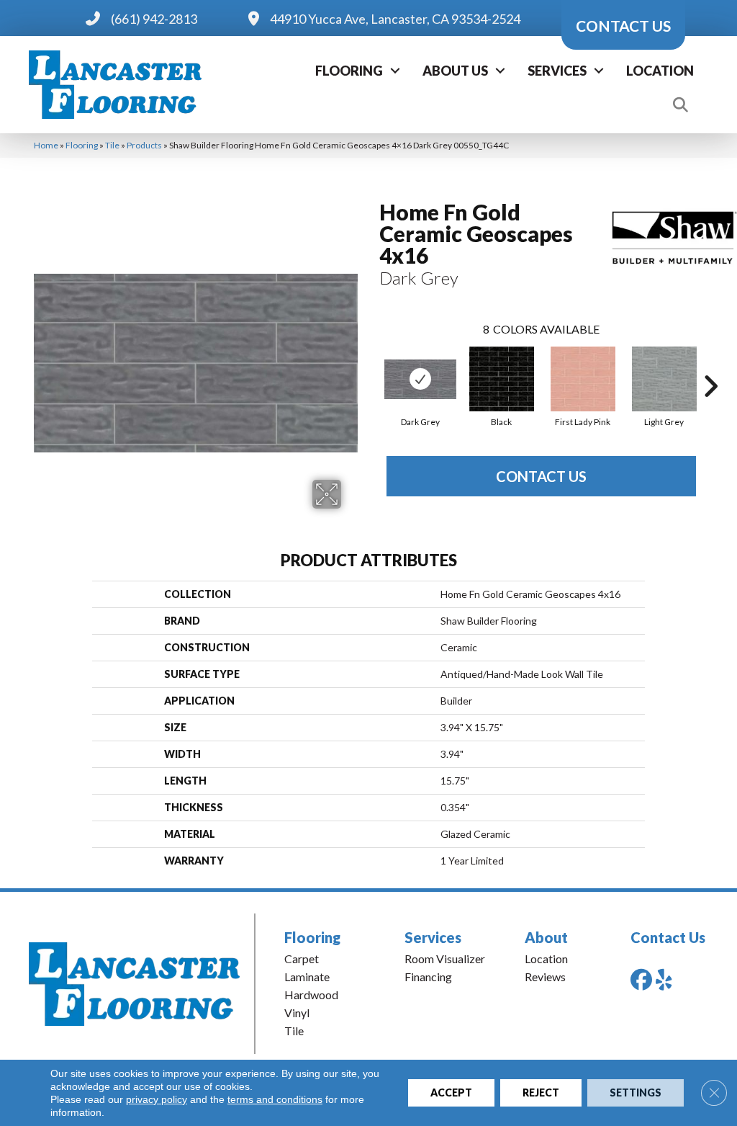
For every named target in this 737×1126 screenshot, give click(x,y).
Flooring (349, 71)
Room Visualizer (444, 958)
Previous (372, 364)
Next (710, 364)
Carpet (301, 958)
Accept (451, 1092)
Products (144, 145)
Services (557, 71)
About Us (455, 71)
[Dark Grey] (420, 379)
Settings (635, 1092)
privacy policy (156, 1099)
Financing (428, 976)
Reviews (545, 976)
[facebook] (644, 979)
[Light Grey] (664, 379)
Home (46, 145)
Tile (112, 145)
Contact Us (541, 476)
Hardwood (311, 994)
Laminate (307, 976)
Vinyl (296, 1012)
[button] (395, 70)
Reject (541, 1092)
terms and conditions (274, 1099)
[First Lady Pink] (583, 379)
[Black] (502, 379)
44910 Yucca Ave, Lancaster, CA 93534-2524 (395, 19)
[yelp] (669, 979)
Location (660, 71)
